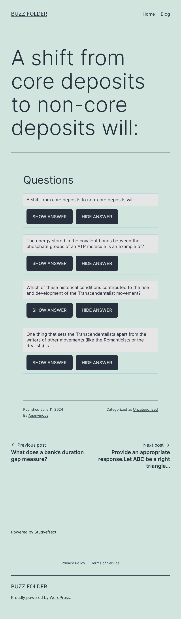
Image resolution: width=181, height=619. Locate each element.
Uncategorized (145, 409)
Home (149, 14)
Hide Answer (97, 216)
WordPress (60, 597)
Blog (165, 14)
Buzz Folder (29, 14)
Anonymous (38, 415)
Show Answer (49, 216)
